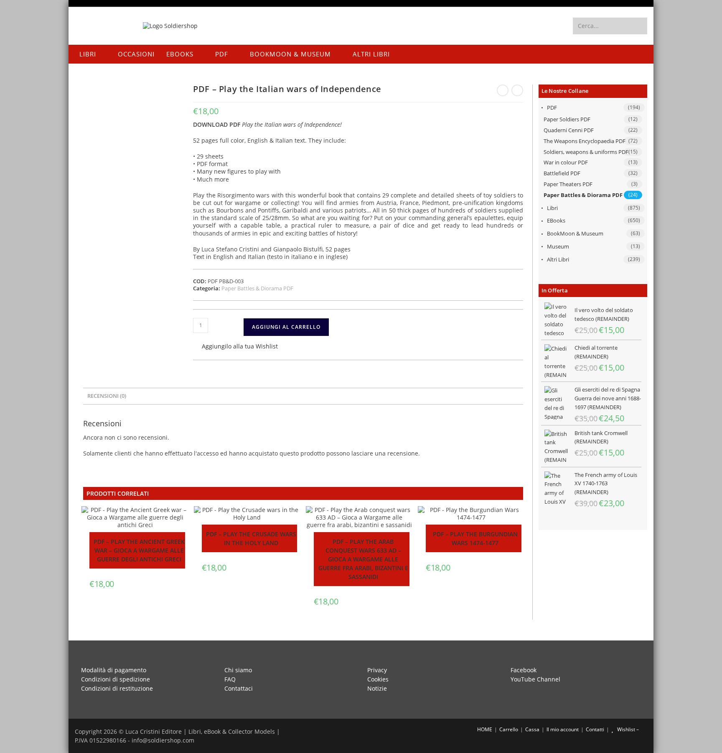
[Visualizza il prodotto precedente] (502, 90)
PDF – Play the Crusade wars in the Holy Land (251, 538)
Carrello (508, 729)
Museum (558, 246)
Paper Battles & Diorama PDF (583, 195)
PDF (552, 107)
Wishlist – (627, 729)
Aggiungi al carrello (286, 326)
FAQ (230, 679)
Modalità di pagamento (113, 670)
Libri (552, 208)
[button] (235, 347)
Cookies (378, 679)
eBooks (556, 220)
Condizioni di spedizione (115, 679)
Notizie (377, 688)
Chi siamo (238, 670)
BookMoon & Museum (575, 233)
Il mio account (563, 729)
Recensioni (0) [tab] (106, 396)
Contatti (595, 729)
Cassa (532, 729)
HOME (484, 729)
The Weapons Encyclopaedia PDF (584, 141)
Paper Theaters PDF (568, 184)
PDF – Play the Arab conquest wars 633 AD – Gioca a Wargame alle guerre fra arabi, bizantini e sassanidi (363, 559)
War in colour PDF (566, 162)
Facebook (523, 670)
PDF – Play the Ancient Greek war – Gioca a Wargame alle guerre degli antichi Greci (139, 550)
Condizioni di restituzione (117, 688)
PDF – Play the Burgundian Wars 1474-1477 (475, 538)
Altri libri (558, 259)
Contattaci (238, 688)
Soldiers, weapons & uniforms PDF (586, 152)
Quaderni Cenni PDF (569, 130)
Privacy (377, 670)
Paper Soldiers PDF (567, 119)
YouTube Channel (535, 679)
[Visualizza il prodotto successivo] (517, 90)
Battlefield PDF (562, 173)
